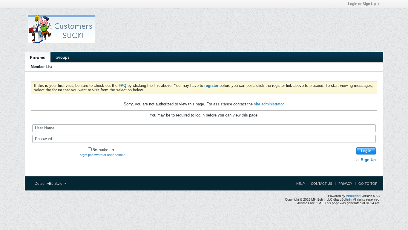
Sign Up (368, 160)
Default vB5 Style (49, 183)
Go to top (367, 183)
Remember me (103, 149)
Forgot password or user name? (101, 155)
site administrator (268, 104)
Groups (63, 57)
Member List (41, 67)
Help (300, 183)
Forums (37, 57)
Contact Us (321, 183)
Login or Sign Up (362, 4)
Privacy (345, 183)
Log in (366, 151)
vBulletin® (353, 196)
